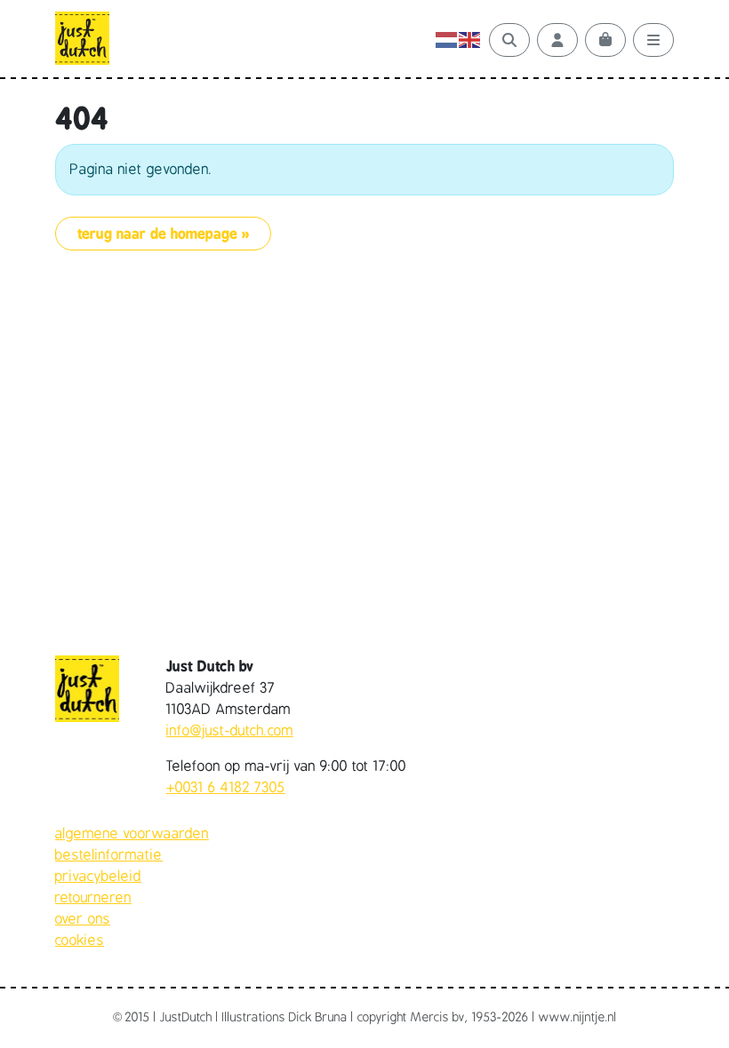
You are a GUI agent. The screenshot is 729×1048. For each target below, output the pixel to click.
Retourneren (93, 898)
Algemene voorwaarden (132, 834)
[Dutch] (447, 40)
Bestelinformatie (109, 855)
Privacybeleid (98, 877)
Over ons (82, 919)
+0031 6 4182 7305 (225, 788)
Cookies (79, 941)
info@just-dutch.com (229, 731)
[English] (470, 40)
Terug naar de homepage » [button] (163, 233)
